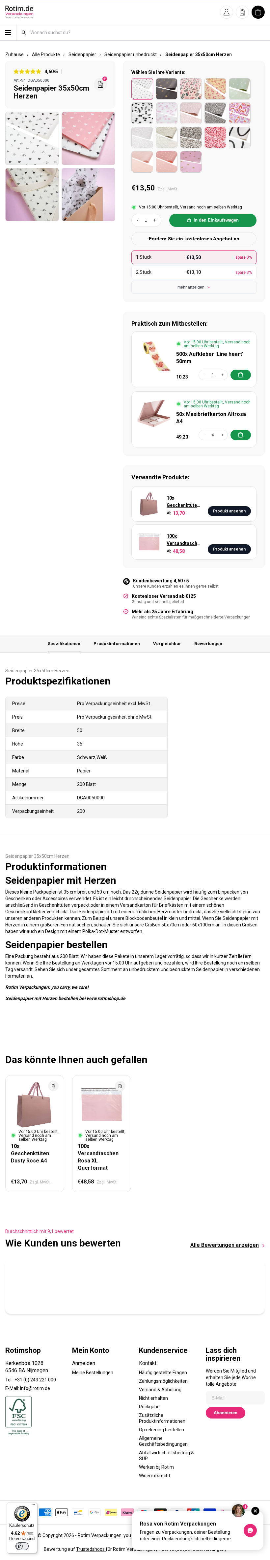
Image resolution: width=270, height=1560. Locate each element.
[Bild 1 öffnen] (32, 138)
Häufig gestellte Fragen (163, 1372)
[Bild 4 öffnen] (88, 194)
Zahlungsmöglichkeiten (163, 1381)
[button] (226, 12)
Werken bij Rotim (156, 1467)
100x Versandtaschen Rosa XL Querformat (184, 540)
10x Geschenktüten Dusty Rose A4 (183, 502)
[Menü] (33, 1506)
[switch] (22, 1546)
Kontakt (147, 1363)
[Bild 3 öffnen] (32, 194)
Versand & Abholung (160, 1389)
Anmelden (83, 1363)
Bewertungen (208, 643)
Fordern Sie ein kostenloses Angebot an (194, 238)
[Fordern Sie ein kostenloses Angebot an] (100, 84)
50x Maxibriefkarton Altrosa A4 (211, 417)
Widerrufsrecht (154, 1475)
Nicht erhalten (153, 1398)
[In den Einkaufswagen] (240, 375)
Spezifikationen (64, 643)
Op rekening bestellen (161, 1429)
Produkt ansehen (229, 511)
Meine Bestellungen (92, 1372)
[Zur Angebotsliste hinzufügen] (53, 1086)
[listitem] (142, 89)
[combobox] (147, 32)
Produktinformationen (117, 643)
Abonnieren (225, 1412)
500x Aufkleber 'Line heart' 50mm (209, 357)
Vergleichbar (167, 643)
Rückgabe (149, 1406)
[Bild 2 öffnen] (88, 138)
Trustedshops (91, 1549)
